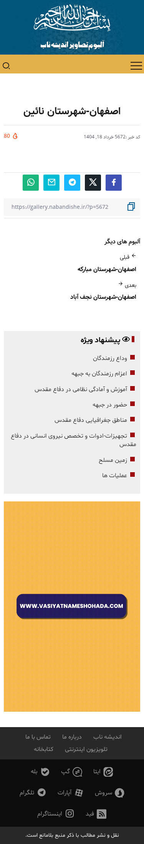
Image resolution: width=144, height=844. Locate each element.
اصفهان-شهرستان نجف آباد (103, 297)
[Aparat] (71, 793)
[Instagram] (56, 814)
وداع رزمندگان (110, 358)
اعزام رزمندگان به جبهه (99, 374)
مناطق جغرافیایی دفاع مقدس (91, 420)
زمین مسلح (113, 460)
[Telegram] (33, 793)
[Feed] (96, 814)
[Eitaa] (103, 772)
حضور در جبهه (110, 405)
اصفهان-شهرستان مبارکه (107, 269)
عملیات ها (114, 475)
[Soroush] (109, 793)
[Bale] (40, 772)
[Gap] (72, 772)
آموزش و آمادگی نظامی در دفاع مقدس (81, 389)
